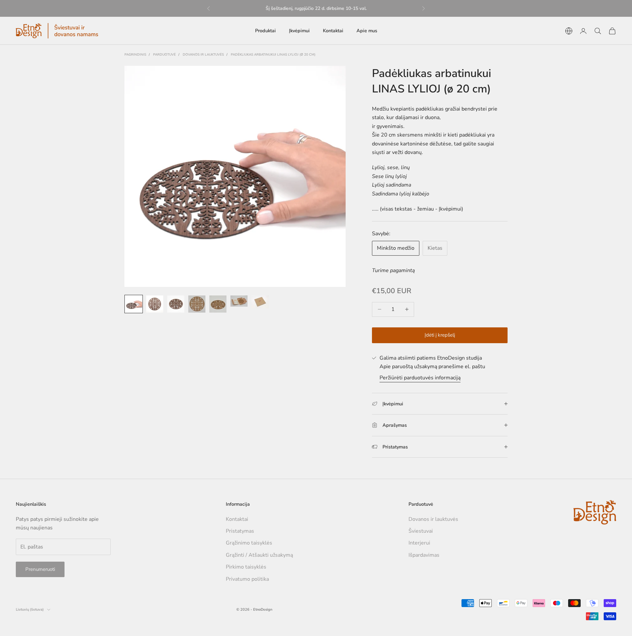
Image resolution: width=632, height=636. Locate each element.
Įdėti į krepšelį (440, 335)
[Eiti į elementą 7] (260, 302)
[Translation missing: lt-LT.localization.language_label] (569, 31)
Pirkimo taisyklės (246, 567)
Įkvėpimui (299, 30)
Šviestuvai (420, 531)
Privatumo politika (247, 579)
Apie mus (366, 30)
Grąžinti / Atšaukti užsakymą (259, 555)
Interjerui (419, 543)
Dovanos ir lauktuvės (203, 54)
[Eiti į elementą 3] (176, 304)
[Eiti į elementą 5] (218, 304)
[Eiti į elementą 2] (154, 304)
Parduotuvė (164, 54)
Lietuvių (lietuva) (30, 609)
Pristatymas (240, 531)
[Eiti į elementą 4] (197, 304)
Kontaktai (333, 30)
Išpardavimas (423, 555)
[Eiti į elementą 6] (239, 301)
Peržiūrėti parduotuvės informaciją (420, 377)
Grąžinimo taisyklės (249, 543)
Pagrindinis (135, 54)
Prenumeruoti (40, 569)
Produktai (265, 30)
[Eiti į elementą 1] (133, 304)
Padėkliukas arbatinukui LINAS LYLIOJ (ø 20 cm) (273, 54)
